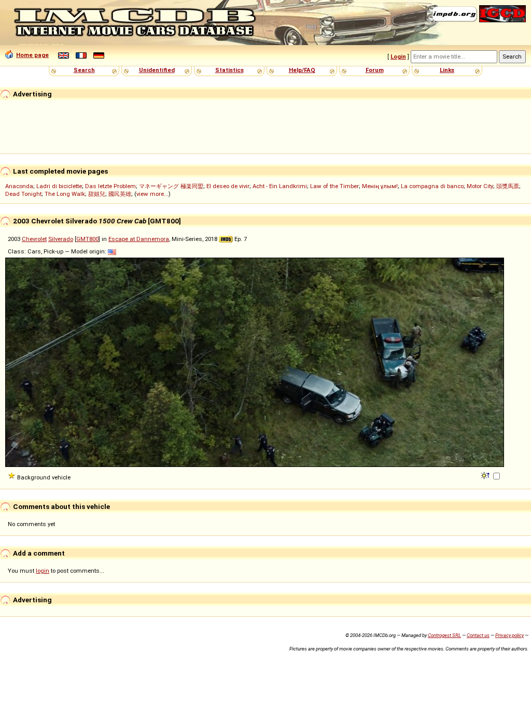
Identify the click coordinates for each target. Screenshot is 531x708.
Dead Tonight (23, 193)
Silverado (60, 239)
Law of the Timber (334, 186)
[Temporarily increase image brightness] (486, 474)
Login (398, 56)
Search (84, 70)
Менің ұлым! (380, 186)
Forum (375, 70)
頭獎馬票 (507, 186)
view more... (152, 193)
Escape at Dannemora (138, 239)
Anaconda (19, 186)
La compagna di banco (432, 186)
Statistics (229, 70)
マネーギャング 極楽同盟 (171, 186)
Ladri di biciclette (59, 186)
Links (447, 70)
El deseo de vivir (227, 186)
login (42, 570)
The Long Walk (65, 193)
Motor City (480, 186)
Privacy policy (509, 635)
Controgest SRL (444, 635)
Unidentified (157, 70)
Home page (32, 55)
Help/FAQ (302, 70)
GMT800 (87, 239)
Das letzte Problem (110, 186)
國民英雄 (119, 193)
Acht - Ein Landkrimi (280, 186)
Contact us (478, 635)
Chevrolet (34, 239)
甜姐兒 (96, 193)
